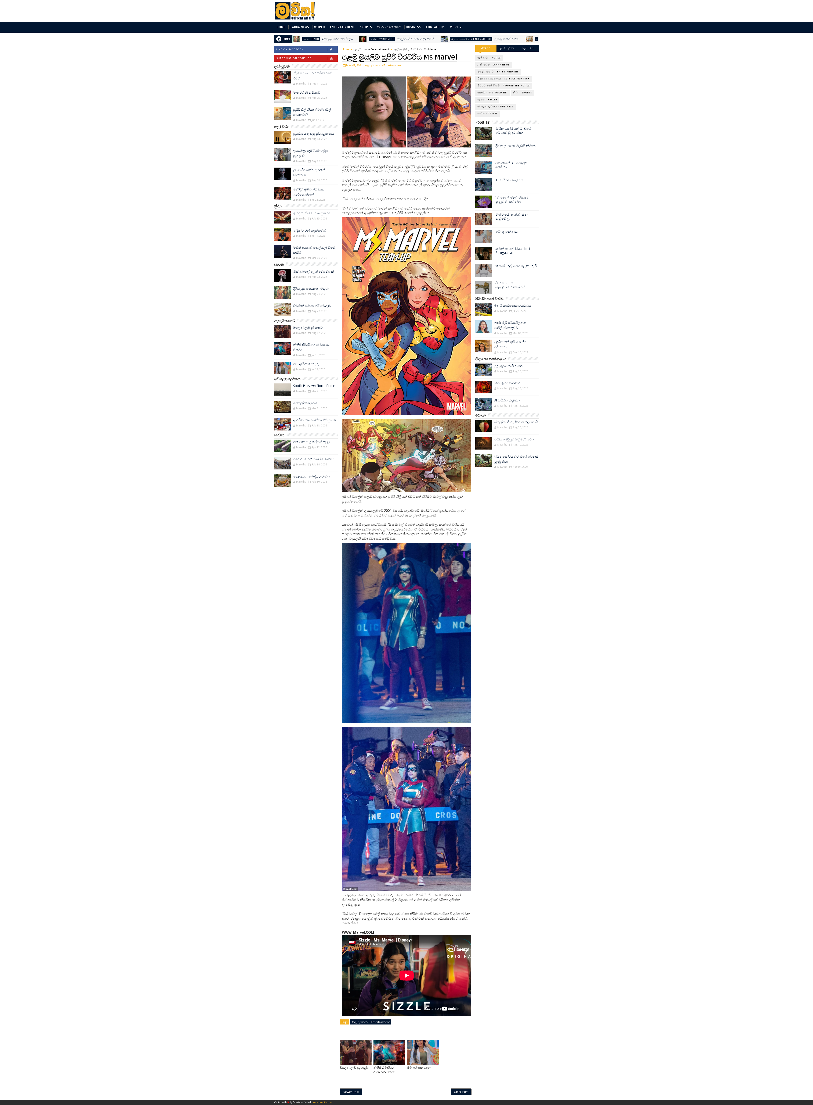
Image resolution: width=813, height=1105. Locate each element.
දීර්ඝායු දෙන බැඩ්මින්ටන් (515, 146)
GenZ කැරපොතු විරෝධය (512, 306)
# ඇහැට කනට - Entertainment (371, 1022)
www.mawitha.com (322, 1102)
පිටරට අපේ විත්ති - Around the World (503, 85)
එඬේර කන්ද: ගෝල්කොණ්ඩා (314, 459)
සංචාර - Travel (487, 113)
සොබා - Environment (492, 92)
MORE (454, 27)
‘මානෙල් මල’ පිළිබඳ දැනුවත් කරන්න (511, 199)
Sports (366, 27)
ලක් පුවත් (507, 48)
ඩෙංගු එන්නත (506, 232)
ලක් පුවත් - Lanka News (493, 64)
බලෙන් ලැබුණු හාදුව (308, 328)
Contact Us (435, 27)
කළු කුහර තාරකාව (507, 383)
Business (413, 27)
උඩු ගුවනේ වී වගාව (410, 39)
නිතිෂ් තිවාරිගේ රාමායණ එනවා (384, 1070)
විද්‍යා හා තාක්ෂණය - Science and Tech (375, 38)
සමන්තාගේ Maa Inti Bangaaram (512, 251)
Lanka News (299, 27)
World (319, 27)
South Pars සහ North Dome (314, 386)
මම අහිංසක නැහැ (306, 364)
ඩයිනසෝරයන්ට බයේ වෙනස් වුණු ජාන (513, 131)
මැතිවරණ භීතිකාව (307, 92)
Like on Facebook (290, 49)
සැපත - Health (448, 38)
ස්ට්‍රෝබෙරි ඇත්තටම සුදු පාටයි (319, 39)
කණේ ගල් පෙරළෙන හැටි (516, 266)
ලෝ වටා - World (489, 57)
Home (281, 27)
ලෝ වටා (528, 48)
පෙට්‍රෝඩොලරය (305, 403)
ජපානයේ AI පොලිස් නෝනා (511, 165)
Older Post (461, 1092)
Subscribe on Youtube (293, 58)
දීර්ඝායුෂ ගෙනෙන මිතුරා (311, 289)
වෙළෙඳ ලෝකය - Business (495, 106)
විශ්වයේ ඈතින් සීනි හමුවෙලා (511, 216)
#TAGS (486, 48)
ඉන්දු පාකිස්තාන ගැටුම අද (311, 213)
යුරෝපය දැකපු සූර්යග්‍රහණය (313, 134)
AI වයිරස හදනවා (509, 180)
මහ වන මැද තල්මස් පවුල (311, 442)
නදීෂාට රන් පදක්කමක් (309, 230)
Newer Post (351, 1092)
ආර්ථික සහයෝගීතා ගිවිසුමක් (314, 420)
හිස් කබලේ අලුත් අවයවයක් (313, 271)
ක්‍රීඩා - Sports (522, 92)
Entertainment (342, 27)
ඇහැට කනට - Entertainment (371, 49)
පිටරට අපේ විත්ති (389, 27)
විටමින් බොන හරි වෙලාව (475, 39)
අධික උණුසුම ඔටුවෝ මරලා (514, 439)
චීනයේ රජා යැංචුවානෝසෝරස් (510, 285)
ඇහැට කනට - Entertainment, (384, 65)
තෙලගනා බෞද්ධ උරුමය (311, 476)
